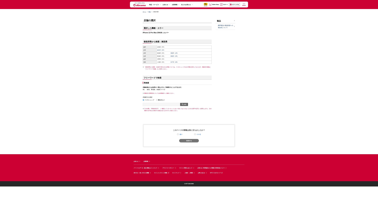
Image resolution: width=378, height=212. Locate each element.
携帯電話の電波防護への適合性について (225, 26)
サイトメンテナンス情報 (160, 173)
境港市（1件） (174, 53)
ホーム (144, 11)
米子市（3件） (174, 62)
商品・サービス (154, 4)
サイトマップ (175, 173)
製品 (150, 11)
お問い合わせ (201, 173)
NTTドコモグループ (215, 173)
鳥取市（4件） (174, 56)
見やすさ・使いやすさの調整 (141, 173)
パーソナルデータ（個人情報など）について (145, 168)
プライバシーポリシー (168, 168)
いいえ (199, 134)
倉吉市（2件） (161, 50)
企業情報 (174, 4)
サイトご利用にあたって (185, 168)
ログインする (235, 4)
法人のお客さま (186, 4)
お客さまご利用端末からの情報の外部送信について (211, 168)
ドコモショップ (149, 100)
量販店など (161, 100)
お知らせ (165, 4)
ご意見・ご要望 (188, 173)
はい (181, 134)
